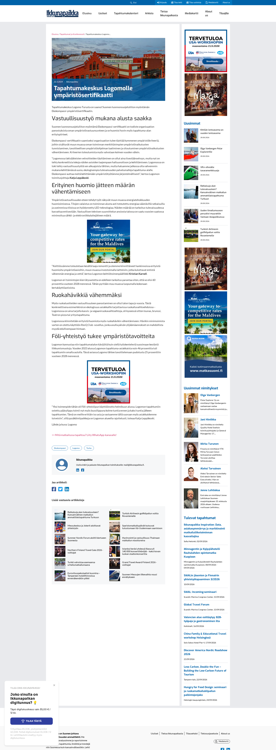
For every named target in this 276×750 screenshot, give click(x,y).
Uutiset (102, 13)
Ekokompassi (60, 448)
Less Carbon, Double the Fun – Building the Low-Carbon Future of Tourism (205, 670)
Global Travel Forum (196, 604)
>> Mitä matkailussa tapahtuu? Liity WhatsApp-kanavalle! (84, 434)
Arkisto (149, 13)
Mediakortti (213, 2)
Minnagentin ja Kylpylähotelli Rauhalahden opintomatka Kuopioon (202, 552)
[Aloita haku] (131, 2)
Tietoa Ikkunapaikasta (169, 13)
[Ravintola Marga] (206, 94)
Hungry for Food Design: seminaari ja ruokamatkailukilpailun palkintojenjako (205, 691)
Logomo (76, 448)
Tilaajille (224, 13)
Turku (89, 448)
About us (226, 2)
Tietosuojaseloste (209, 733)
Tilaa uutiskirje (195, 2)
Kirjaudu (163, 2)
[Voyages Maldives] (108, 240)
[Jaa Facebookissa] (54, 489)
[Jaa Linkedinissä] (67, 489)
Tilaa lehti (178, 2)
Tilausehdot (192, 733)
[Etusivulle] (62, 13)
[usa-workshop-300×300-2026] (108, 381)
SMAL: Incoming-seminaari (200, 592)
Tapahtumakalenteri (126, 13)
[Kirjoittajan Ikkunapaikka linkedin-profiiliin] (77, 470)
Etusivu (87, 13)
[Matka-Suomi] (206, 356)
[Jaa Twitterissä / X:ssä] (60, 489)
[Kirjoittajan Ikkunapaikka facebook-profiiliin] (82, 470)
